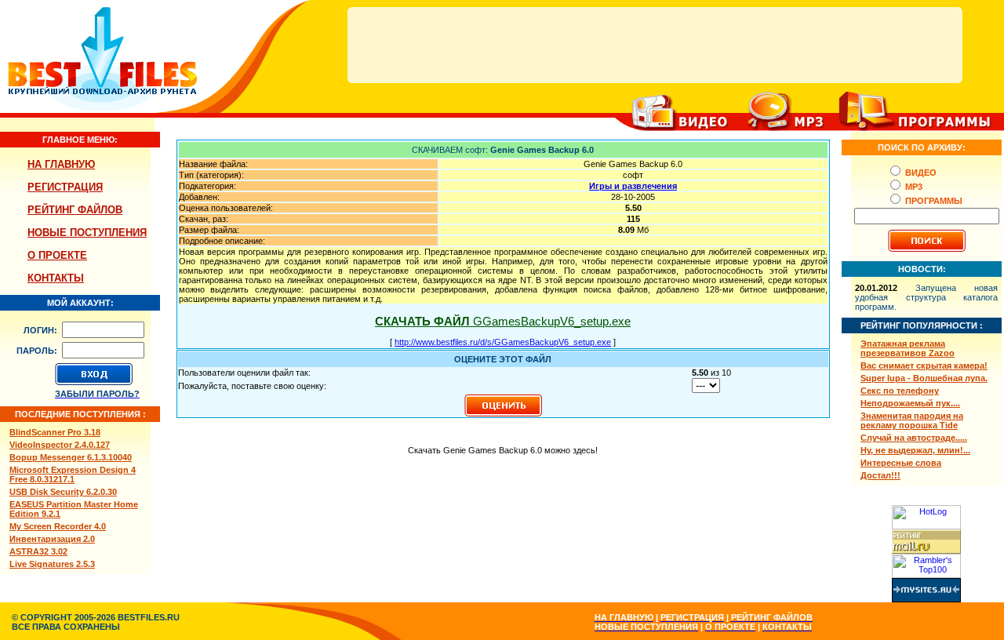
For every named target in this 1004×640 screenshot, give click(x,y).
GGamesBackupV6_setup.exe (503, 321)
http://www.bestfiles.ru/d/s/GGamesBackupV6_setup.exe (503, 342)
